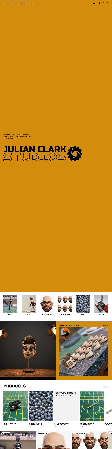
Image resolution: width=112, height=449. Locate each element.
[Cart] (107, 3)
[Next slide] (105, 352)
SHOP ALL (105, 387)
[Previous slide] (62, 352)
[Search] (100, 3)
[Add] (25, 418)
